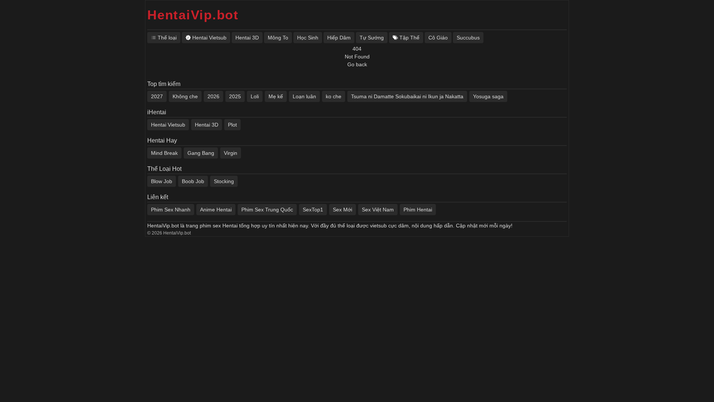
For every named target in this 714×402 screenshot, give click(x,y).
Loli (255, 96)
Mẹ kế (275, 96)
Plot (232, 125)
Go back (357, 64)
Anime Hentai (216, 210)
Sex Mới (342, 210)
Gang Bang (200, 153)
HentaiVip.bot (193, 14)
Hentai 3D (206, 125)
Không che (185, 96)
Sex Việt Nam (378, 210)
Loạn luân (304, 96)
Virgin (230, 153)
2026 (213, 96)
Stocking (224, 181)
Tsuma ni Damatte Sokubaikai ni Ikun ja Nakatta (407, 96)
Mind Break (164, 153)
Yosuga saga (488, 96)
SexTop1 (313, 210)
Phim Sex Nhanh (170, 210)
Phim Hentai (417, 210)
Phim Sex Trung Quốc (267, 210)
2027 (157, 96)
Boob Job (193, 181)
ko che (333, 96)
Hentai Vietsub (168, 125)
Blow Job (161, 181)
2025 (235, 96)
